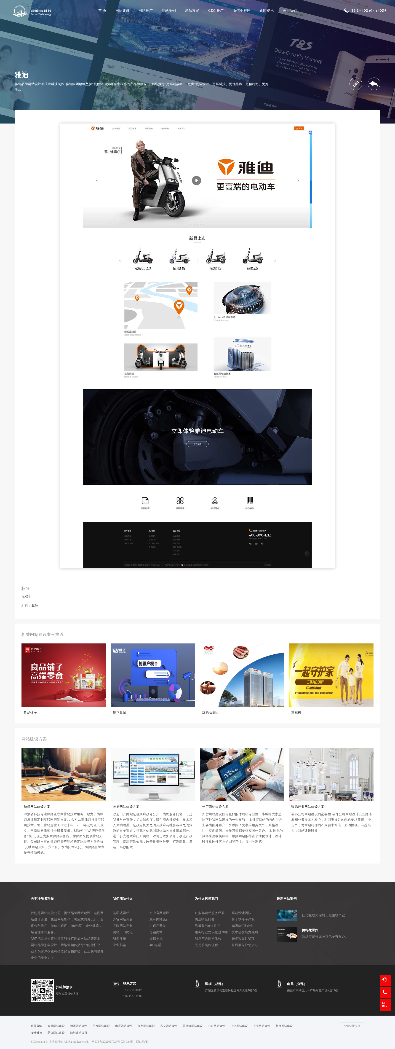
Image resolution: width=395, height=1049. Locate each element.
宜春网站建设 (261, 1025)
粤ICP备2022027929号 (106, 1041)
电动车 (26, 596)
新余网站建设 (284, 1025)
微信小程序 (242, 10)
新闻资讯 (266, 10)
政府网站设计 (159, 919)
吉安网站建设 (168, 1025)
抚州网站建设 (146, 1025)
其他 (35, 606)
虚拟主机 (156, 938)
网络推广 (146, 10)
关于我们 (290, 10)
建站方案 (192, 10)
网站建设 (122, 10)
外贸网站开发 (123, 919)
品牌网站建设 (56, 1032)
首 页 (102, 10)
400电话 (155, 945)
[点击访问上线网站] (356, 84)
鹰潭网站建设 (123, 1025)
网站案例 (169, 10)
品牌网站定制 (123, 926)
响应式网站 (121, 913)
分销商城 (156, 932)
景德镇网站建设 (193, 1025)
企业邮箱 (119, 945)
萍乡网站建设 (101, 1025)
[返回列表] (374, 84)
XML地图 (127, 1041)
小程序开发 (157, 926)
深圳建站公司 (78, 1032)
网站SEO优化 (123, 932)
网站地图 (142, 1041)
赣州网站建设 (78, 1025)
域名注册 (119, 938)
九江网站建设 (216, 1025)
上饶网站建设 (239, 1025)
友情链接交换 (352, 1025)
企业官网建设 (159, 913)
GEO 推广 (216, 10)
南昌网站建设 (56, 1025)
